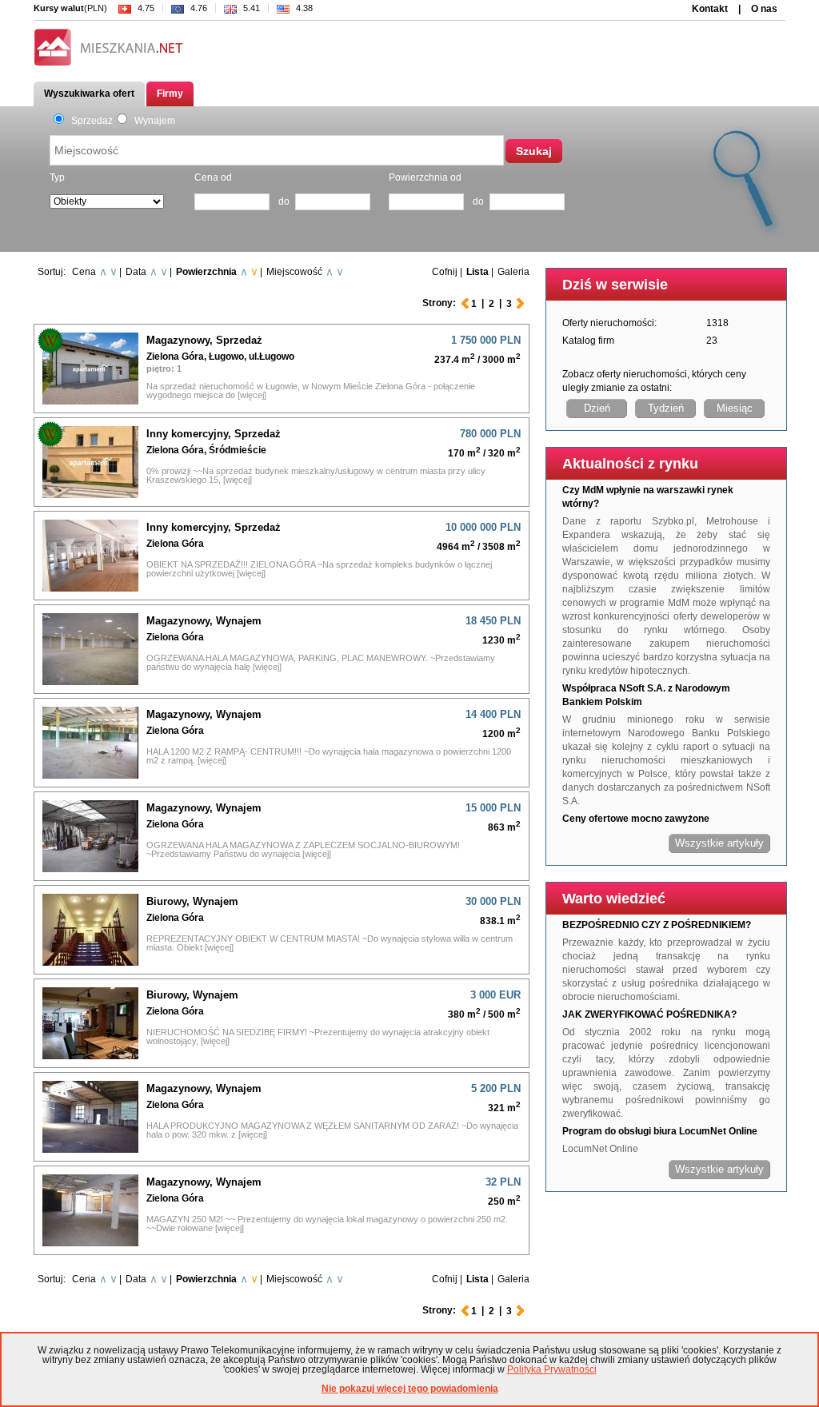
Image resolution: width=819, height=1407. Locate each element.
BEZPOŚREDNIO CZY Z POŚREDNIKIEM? (656, 925)
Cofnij (444, 271)
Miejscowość (294, 271)
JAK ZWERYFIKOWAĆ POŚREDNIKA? (649, 1014)
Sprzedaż (89, 120)
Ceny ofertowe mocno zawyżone (635, 818)
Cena (84, 271)
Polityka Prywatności (552, 1369)
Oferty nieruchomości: (609, 323)
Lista (477, 271)
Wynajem (152, 120)
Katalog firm (588, 340)
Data (136, 271)
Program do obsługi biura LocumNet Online (659, 1131)
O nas (764, 8)
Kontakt (710, 8)
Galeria (513, 271)
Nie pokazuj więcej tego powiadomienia (410, 1388)
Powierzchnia (206, 271)
